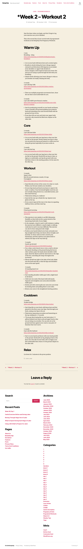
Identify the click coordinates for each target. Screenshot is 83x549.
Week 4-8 (46, 516)
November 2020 (48, 429)
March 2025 (47, 402)
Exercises (46, 501)
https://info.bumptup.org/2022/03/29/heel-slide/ (38, 134)
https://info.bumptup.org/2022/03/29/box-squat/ (38, 181)
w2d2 (31, 358)
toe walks (8, 448)
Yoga (44, 520)
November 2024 (48, 406)
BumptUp (5, 3)
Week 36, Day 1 (9, 411)
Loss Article (47, 503)
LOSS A (27, 358)
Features (34, 3)
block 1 (45, 468)
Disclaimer (59, 3)
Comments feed (48, 534)
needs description (48, 509)
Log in (45, 530)
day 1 (45, 476)
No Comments (53, 22)
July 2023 (46, 414)
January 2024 (47, 410)
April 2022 (46, 421)
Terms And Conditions (68, 3)
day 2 (45, 484)
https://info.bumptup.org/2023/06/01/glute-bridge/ (39, 304)
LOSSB (45, 507)
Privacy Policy (52, 3)
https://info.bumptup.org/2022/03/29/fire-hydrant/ (39, 333)
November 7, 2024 (43, 22)
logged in (32, 384)
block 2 (45, 470)
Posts (39, 3)
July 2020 (46, 435)
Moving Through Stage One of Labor (16, 417)
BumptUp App (27, 3)
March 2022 (47, 423)
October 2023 (47, 412)
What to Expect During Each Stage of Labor (18, 420)
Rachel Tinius (32, 22)
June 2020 (46, 437)
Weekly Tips (47, 518)
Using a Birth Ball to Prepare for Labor (16, 424)
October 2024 (47, 408)
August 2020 (47, 433)
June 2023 (46, 416)
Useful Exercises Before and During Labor (17, 414)
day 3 (45, 493)
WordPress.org (48, 536)
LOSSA (34, 11)
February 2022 (47, 425)
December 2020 (48, 427)
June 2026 (46, 400)
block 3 (45, 472)
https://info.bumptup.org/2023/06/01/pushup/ (38, 246)
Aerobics (46, 466)
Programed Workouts (44, 11)
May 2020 (46, 439)
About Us (44, 3)
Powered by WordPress (30, 545)
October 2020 (47, 431)
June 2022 (46, 418)
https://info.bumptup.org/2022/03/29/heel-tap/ (37, 151)
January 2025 (47, 404)
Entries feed (47, 532)
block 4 (45, 474)
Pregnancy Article (48, 512)
